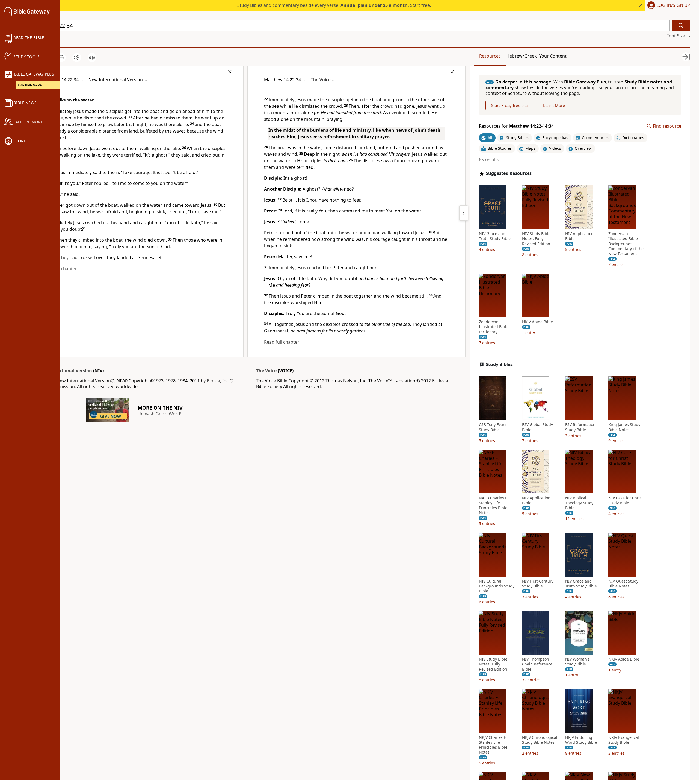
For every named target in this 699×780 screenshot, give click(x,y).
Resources (490, 56)
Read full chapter (281, 342)
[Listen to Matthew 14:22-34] (92, 57)
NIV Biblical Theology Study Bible (579, 503)
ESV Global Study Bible (537, 427)
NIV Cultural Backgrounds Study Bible (496, 586)
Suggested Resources (509, 173)
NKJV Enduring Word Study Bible (581, 740)
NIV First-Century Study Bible (537, 584)
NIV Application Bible (579, 236)
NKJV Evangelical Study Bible (623, 740)
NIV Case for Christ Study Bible (625, 500)
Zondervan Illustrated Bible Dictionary (493, 326)
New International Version (63, 371)
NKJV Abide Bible (537, 321)
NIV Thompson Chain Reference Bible (537, 664)
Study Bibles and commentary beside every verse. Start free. (334, 5)
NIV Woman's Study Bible (577, 662)
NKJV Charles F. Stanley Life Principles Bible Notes (493, 745)
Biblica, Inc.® (220, 381)
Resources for (516, 126)
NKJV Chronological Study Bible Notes (539, 740)
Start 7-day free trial (510, 105)
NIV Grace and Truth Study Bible (495, 236)
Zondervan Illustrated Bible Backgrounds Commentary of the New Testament (626, 243)
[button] (667, 5)
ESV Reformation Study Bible (580, 427)
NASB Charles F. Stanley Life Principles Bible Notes (493, 505)
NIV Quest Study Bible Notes (623, 584)
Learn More (554, 105)
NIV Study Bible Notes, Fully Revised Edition (536, 238)
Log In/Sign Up (673, 5)
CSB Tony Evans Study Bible (493, 427)
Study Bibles (499, 364)
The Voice (266, 371)
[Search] (681, 25)
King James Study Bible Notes (624, 427)
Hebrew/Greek (521, 56)
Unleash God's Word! (159, 414)
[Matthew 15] (463, 213)
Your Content (553, 56)
